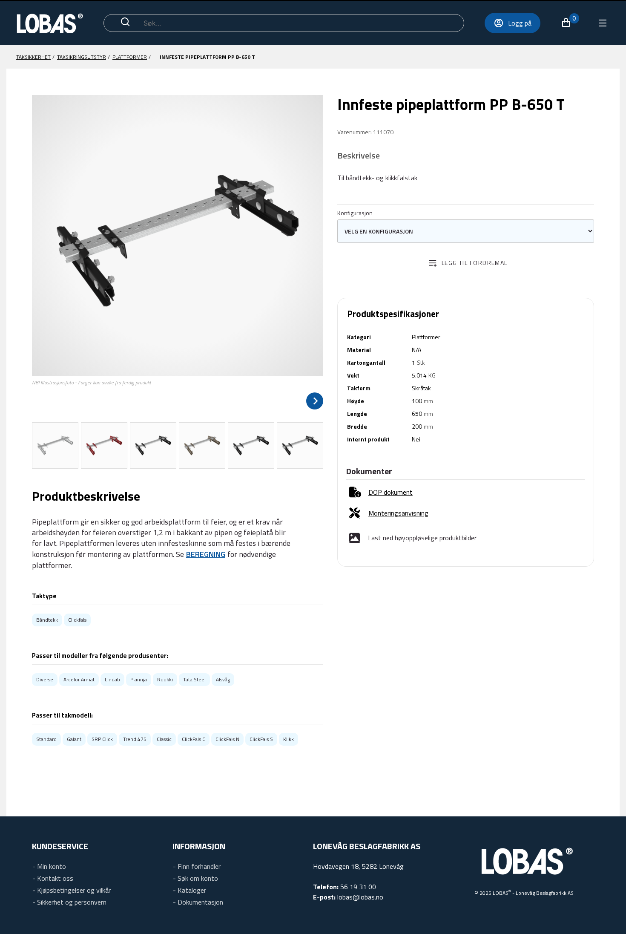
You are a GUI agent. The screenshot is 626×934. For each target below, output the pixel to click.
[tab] (55, 445)
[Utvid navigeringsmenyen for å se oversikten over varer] (602, 23)
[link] (381, 492)
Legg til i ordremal (475, 262)
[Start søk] (125, 23)
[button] (570, 22)
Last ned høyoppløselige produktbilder (422, 538)
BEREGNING (205, 554)
